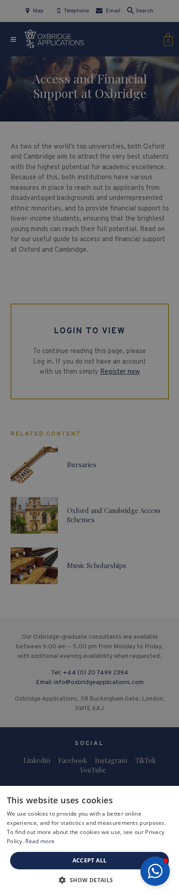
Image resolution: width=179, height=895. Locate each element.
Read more (40, 841)
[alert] (89, 447)
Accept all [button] (90, 860)
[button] (155, 871)
